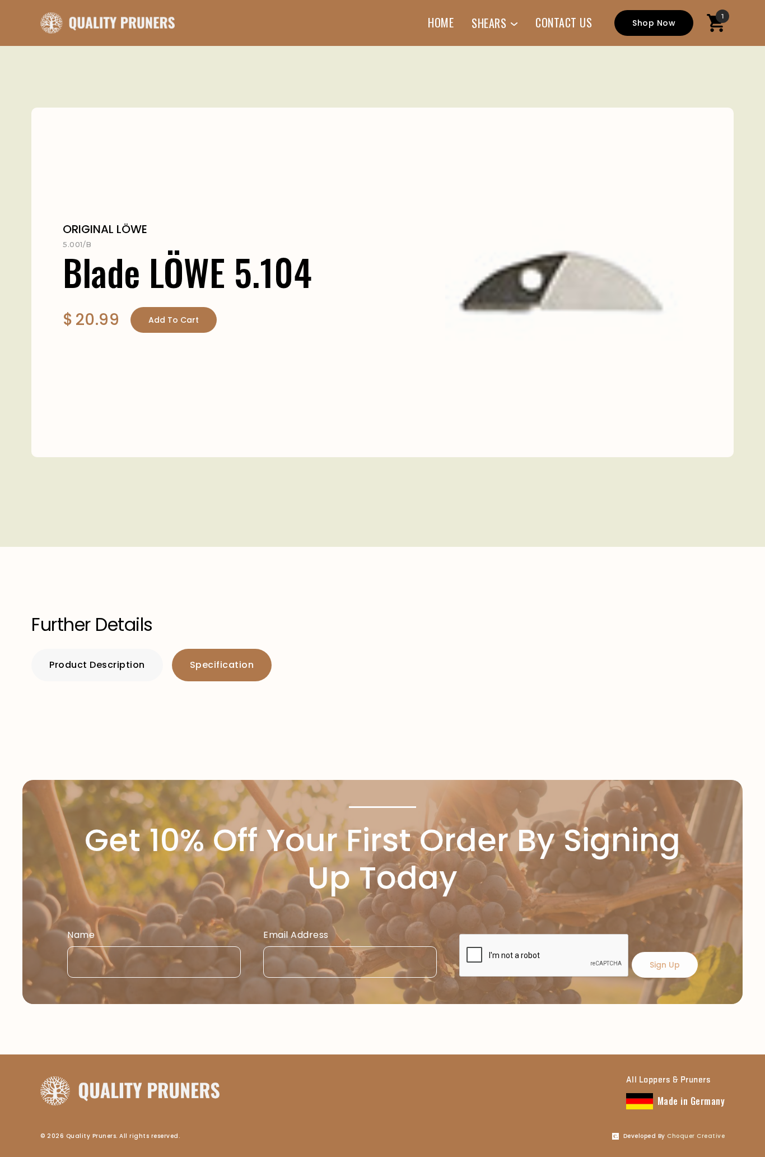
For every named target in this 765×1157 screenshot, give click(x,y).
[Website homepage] (107, 23)
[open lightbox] (564, 273)
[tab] (97, 665)
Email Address (296, 934)
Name (81, 934)
